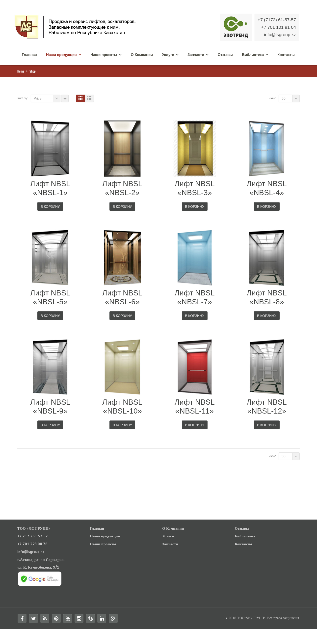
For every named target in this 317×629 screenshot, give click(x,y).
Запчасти (195, 54)
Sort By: (22, 98)
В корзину (50, 207)
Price (38, 98)
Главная (29, 54)
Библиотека (253, 54)
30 (284, 98)
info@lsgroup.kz (280, 34)
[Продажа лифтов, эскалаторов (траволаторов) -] (86, 26)
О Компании (142, 54)
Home (20, 71)
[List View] (89, 98)
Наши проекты (103, 54)
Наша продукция (61, 54)
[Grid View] (80, 98)
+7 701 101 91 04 (278, 27)
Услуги (168, 54)
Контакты (286, 54)
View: (272, 98)
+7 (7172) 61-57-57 (277, 19)
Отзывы (225, 54)
